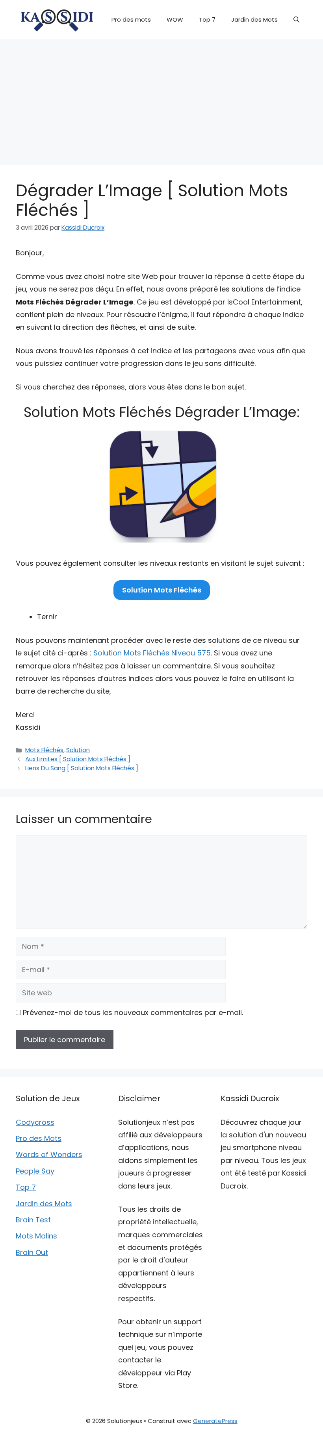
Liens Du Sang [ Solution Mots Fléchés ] (81, 768)
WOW (175, 19)
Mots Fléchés (44, 750)
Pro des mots (131, 19)
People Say (35, 1171)
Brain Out (32, 1252)
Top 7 (207, 19)
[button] (296, 19)
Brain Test (33, 1220)
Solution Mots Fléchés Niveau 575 (152, 653)
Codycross (35, 1122)
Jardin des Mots (254, 19)
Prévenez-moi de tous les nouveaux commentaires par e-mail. (133, 1012)
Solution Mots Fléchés (161, 590)
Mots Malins (36, 1236)
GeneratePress (215, 1421)
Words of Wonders (49, 1154)
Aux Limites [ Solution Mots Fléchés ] (77, 759)
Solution (78, 750)
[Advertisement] (161, 98)
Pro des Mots (38, 1138)
